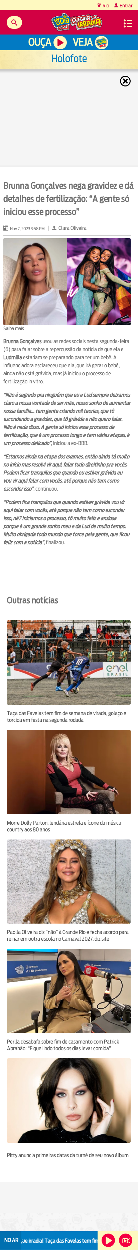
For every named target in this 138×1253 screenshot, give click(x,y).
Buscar (14, 22)
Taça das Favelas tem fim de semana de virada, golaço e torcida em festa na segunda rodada (66, 716)
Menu (128, 23)
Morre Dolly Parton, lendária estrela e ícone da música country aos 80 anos (64, 826)
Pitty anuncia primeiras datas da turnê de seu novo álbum (68, 1155)
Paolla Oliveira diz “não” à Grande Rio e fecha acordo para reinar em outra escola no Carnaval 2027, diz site (68, 935)
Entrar (126, 5)
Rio (105, 5)
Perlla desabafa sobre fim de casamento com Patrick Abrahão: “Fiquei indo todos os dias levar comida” (63, 1045)
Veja (83, 42)
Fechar (126, 81)
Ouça (39, 42)
